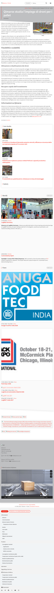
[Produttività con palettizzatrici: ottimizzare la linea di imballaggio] (7, 166)
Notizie (30, 8)
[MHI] (24, 417)
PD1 (47, 258)
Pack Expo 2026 (6, 384)
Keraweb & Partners (34, 506)
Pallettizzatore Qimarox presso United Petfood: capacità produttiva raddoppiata (24, 161)
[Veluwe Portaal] (6, 417)
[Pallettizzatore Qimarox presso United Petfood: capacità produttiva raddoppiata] (7, 148)
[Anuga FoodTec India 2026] (27, 271)
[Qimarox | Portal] (6, 3)
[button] (27, 484)
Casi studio (7, 126)
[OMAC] (16, 417)
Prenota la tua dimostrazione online (19, 511)
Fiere (15, 324)
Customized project (7, 256)
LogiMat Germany (7, 222)
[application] (27, 484)
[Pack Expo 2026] (27, 329)
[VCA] (3, 431)
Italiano (28, 3)
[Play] (3, 497)
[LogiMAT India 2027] (6, 395)
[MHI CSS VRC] (27, 421)
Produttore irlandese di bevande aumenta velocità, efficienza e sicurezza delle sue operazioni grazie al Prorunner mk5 (27, 143)
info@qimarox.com (16, 455)
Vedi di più (49, 195)
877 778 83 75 (6, 461)
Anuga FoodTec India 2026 (9, 325)
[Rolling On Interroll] (11, 431)
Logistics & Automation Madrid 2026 (12, 392)
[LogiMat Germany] (27, 208)
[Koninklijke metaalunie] (23, 431)
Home (26, 8)
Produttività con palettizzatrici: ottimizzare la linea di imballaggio (23, 179)
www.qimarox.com (36, 116)
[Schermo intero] (51, 497)
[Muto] (49, 497)
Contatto (4, 511)
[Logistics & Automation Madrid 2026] (10, 387)
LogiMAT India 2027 (7, 400)
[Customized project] (27, 241)
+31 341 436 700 (7, 455)
